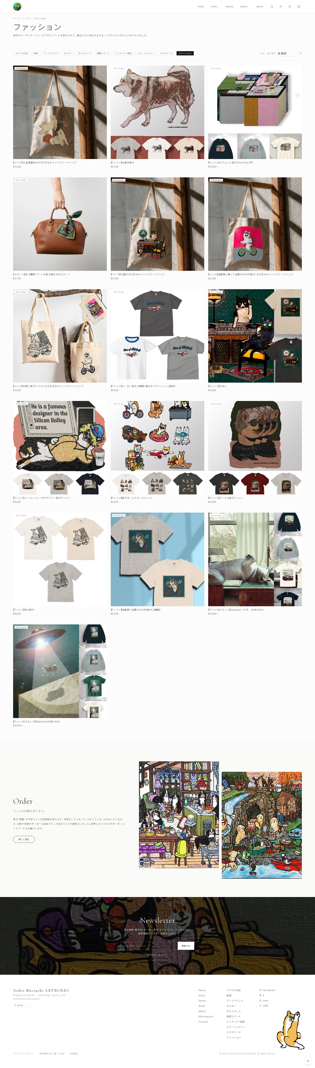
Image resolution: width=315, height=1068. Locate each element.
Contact (203, 1021)
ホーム (16, 18)
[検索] (272, 6)
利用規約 (74, 1053)
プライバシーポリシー (23, 1053)
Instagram (269, 990)
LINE (265, 1005)
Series (229, 6)
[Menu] (299, 6)
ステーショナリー (146, 53)
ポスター (68, 53)
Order (244, 7)
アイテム (27, 18)
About (260, 6)
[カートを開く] (289, 6)
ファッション (185, 53)
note (266, 1000)
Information (206, 1016)
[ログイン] (281, 6)
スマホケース (166, 53)
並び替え (271, 53)
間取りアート (103, 53)
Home (201, 6)
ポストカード (84, 53)
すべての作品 (21, 53)
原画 (36, 53)
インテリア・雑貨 (123, 53)
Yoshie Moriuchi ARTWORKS (41, 990)
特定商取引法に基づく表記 (52, 1053)
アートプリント (51, 53)
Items (214, 7)
